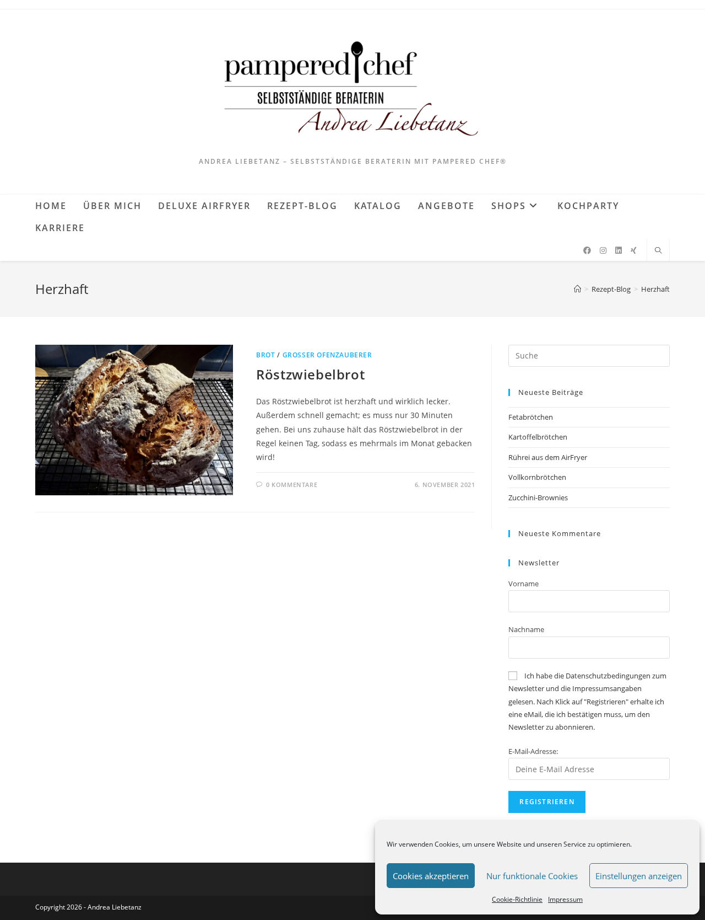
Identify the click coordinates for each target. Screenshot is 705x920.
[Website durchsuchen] (658, 251)
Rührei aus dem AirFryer (547, 457)
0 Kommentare (291, 484)
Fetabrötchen (530, 417)
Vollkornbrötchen (537, 477)
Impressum (565, 899)
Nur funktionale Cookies (532, 875)
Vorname (523, 584)
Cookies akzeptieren (431, 875)
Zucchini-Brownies (538, 497)
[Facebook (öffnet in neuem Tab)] (587, 250)
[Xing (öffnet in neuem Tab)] (633, 250)
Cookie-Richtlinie (517, 899)
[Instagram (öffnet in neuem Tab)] (603, 250)
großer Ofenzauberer (327, 355)
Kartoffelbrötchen (537, 437)
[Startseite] (577, 289)
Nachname (526, 629)
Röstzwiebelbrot (310, 374)
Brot (265, 355)
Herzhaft (655, 289)
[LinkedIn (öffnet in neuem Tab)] (618, 250)
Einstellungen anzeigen (638, 875)
